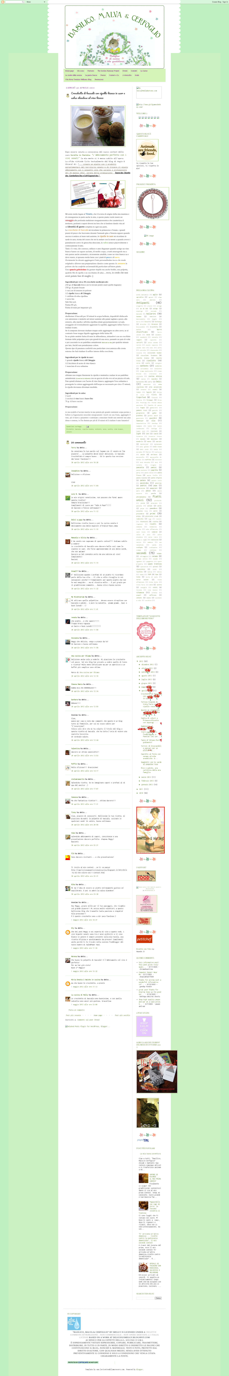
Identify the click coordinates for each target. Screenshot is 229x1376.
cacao (148, 334)
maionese (154, 439)
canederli (143, 337)
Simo (73, 833)
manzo (149, 441)
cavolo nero (140, 347)
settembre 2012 (148, 672)
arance (149, 306)
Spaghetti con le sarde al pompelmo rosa (151, 763)
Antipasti (142, 302)
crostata (139, 376)
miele (143, 454)
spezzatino (144, 566)
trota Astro (153, 582)
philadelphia (141, 497)
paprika (154, 470)
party (138, 472)
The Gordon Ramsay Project (108, 71)
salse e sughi (141, 539)
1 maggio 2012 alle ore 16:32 (84, 971)
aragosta (139, 306)
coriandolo (144, 368)
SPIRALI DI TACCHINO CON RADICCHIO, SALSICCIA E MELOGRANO (155, 1268)
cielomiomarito (77, 779)
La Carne (143, 71)
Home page (69, 71)
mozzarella (140, 457)
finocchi (154, 397)
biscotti (148, 321)
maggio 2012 (147, 687)
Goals (137, 75)
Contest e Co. (114, 75)
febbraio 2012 (148, 781)
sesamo (155, 559)
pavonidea (144, 483)
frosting (143, 402)
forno (160, 400)
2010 (141, 793)
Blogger (139, 1369)
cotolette (158, 368)
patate (143, 480)
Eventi (125, 71)
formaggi (150, 400)
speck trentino (155, 564)
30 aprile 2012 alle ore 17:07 (84, 789)
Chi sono (80, 71)
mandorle (139, 441)
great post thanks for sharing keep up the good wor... (150, 992)
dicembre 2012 (148, 664)
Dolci (159, 381)
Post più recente (73, 1015)
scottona (153, 550)
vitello (154, 592)
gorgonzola (140, 413)
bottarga (158, 321)
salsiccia (154, 539)
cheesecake (154, 350)
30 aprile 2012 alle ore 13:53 (84, 756)
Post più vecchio (122, 1015)
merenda (139, 452)
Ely (72, 928)
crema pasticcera (146, 371)
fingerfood (141, 397)
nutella (139, 465)
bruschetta (154, 327)
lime (147, 433)
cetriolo (143, 350)
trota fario (140, 585)
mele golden (144, 446)
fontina (139, 400)
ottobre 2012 (148, 668)
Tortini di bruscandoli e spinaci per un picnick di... (151, 748)
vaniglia (143, 587)
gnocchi (155, 410)
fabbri (138, 392)
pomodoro (153, 508)
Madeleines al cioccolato (147, 727)
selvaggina (144, 556)
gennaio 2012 (148, 785)
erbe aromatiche (155, 387)
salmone (154, 532)
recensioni (144, 521)
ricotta (155, 521)
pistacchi (158, 500)
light (138, 434)
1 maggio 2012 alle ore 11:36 (84, 948)
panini (154, 467)
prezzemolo (140, 514)
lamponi (139, 426)
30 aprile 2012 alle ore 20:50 (84, 825)
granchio (139, 415)
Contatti (134, 71)
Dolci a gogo (76, 520)
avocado (153, 311)
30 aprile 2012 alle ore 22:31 (84, 876)
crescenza (152, 374)
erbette (143, 389)
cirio (138, 363)
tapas (142, 574)
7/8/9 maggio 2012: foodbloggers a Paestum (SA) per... (151, 734)
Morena (74, 956)
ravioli (159, 519)
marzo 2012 (147, 777)
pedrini (143, 486)
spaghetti (149, 561)
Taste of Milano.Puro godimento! (150, 741)
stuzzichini (140, 569)
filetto (154, 394)
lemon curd (140, 431)
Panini (103, 75)
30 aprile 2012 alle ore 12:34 (84, 691)
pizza (143, 503)
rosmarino (153, 526)
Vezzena (139, 590)
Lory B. (74, 494)
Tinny (73, 812)
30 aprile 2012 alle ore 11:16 (84, 529)
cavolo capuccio (152, 345)
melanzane (158, 444)
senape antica (141, 559)
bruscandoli (140, 327)
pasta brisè (149, 472)
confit (147, 363)
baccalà (78, 429)
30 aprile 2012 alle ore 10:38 (84, 462)
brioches (143, 324)
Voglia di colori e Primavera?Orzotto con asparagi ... (150, 720)
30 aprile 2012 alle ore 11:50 (84, 630)
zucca (149, 598)
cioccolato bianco (154, 353)
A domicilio (127, 75)
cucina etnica (155, 376)
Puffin (74, 764)
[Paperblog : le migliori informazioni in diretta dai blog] (142, 1142)
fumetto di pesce (155, 405)
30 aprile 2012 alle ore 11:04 (84, 486)
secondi (141, 553)
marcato (159, 441)
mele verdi (144, 449)
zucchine (148, 600)
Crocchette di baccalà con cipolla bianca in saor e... (150, 696)
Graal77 (74, 571)
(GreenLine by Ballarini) (83, 378)
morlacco (154, 454)
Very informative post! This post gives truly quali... (149, 964)
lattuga (154, 428)
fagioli (149, 392)
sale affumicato (152, 529)
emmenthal (147, 384)
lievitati (154, 431)
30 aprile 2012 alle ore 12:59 (84, 707)
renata (74, 617)
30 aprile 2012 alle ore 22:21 (84, 845)
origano (153, 465)
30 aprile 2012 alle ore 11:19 (84, 563)
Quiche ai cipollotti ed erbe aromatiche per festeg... (150, 712)
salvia (138, 542)
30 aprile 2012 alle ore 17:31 (84, 804)
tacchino (139, 572)
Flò (72, 853)
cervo (160, 347)
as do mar (144, 308)
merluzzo (158, 452)
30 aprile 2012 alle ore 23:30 (84, 894)
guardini (153, 418)
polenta (139, 506)
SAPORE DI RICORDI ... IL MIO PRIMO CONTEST (155, 1177)
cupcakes (154, 379)
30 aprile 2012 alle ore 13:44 (84, 740)
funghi (142, 407)
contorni (158, 366)
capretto (153, 340)
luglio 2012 (147, 679)
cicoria (139, 353)
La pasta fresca (91, 75)
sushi (155, 569)
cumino (143, 379)
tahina (149, 572)
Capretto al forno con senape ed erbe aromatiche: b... (150, 756)
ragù (149, 519)
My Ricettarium (77, 597)
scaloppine (153, 547)
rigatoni (139, 524)
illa (153, 421)
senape (155, 556)
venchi (155, 587)
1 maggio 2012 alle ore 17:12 (84, 987)
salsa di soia (143, 534)
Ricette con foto (143, 949)
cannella (155, 337)
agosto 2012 (147, 676)
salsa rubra (153, 537)
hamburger (140, 420)
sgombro (139, 561)
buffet (138, 329)
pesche (153, 493)
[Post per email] (88, 426)
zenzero (69, 432)
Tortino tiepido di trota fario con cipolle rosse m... (150, 704)
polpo (142, 508)
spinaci (155, 566)
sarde (154, 545)
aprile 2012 (147, 691)
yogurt (138, 595)
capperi (139, 340)
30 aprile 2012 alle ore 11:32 (84, 589)
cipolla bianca (87, 429)
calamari (158, 334)
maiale (142, 439)
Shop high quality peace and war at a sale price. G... (150, 1002)
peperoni (153, 488)
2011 (141, 789)
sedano (159, 553)
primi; (138, 516)
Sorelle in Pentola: (81, 155)
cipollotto (151, 361)
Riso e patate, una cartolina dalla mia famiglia (151, 770)
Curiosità (140, 382)
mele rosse (157, 446)
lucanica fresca (155, 436)
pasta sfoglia (156, 478)
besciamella (140, 319)
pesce (148, 491)
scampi (138, 550)
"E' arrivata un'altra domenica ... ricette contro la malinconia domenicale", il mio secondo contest (148, 1238)
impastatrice (141, 423)
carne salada (153, 342)
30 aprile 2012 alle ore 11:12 (84, 511)
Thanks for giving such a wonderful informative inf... (150, 982)
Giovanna (75, 638)
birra (138, 321)
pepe (155, 486)
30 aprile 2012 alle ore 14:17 (84, 771)
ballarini (151, 314)
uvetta (110, 429)
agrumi (151, 297)
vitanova (140, 593)
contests (98, 429)
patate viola (156, 480)
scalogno (139, 547)
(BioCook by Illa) (107, 342)
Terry (73, 448)
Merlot (148, 452)
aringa (159, 306)
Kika (73, 884)
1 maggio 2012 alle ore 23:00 (84, 1005)
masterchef (144, 444)
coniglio (158, 363)
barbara (74, 700)
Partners (90, 71)
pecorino (158, 483)
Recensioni (99, 79)
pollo (160, 506)
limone (155, 433)
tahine (159, 572)
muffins (148, 459)
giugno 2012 (147, 683)
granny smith (153, 415)
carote (138, 345)
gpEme (154, 413)
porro (155, 511)
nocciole (158, 459)
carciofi (139, 342)
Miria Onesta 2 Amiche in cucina (85, 980)
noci (156, 462)
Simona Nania (76, 684)
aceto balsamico (142, 294)
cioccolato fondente (149, 355)
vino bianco (118, 429)
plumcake (154, 503)
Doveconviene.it (150, 890)
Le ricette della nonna (73, 75)
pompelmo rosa (142, 511)
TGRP (149, 574)
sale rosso (141, 532)
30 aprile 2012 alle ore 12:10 (84, 676)
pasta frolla (152, 475)
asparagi (139, 311)
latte (150, 426)
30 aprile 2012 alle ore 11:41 (84, 609)
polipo (149, 506)
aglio (155, 295)
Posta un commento (76, 1010)
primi (152, 513)
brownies (154, 324)
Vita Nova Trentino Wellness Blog (78, 79)
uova (104, 429)
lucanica (139, 436)
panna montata (141, 470)
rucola (138, 529)
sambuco (150, 542)
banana (138, 316)
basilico (153, 316)
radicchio (140, 519)
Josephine (75, 471)
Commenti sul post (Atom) (88, 1020)
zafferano (152, 595)
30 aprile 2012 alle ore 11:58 (84, 648)
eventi (155, 389)
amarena (152, 300)
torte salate (142, 579)
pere (138, 491)
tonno (138, 577)
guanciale (140, 418)
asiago (155, 308)
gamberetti (154, 407)
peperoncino (140, 488)
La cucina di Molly (79, 995)
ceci (151, 347)
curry (150, 382)
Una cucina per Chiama (81, 656)
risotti (153, 524)
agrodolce (140, 297)
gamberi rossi (141, 410)
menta (156, 449)
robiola (139, 526)
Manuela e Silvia (78, 538)
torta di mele (152, 577)
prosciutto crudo (151, 516)
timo (156, 574)
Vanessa (74, 797)
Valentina (75, 748)
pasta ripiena (141, 478)
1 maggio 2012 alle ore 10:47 (84, 920)
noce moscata (145, 462)
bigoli (154, 319)
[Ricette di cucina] (144, 942)
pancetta (140, 467)
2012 (141, 661)
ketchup (154, 423)
